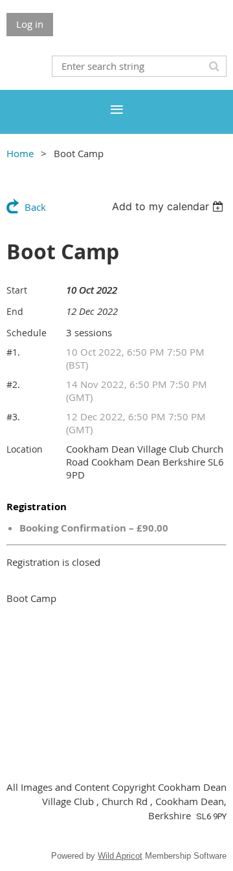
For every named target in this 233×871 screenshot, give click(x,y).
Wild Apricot (120, 856)
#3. (13, 417)
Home (20, 153)
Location (24, 449)
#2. (13, 384)
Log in (29, 23)
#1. (13, 352)
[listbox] (169, 206)
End (14, 311)
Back (35, 206)
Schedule (26, 333)
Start (16, 290)
